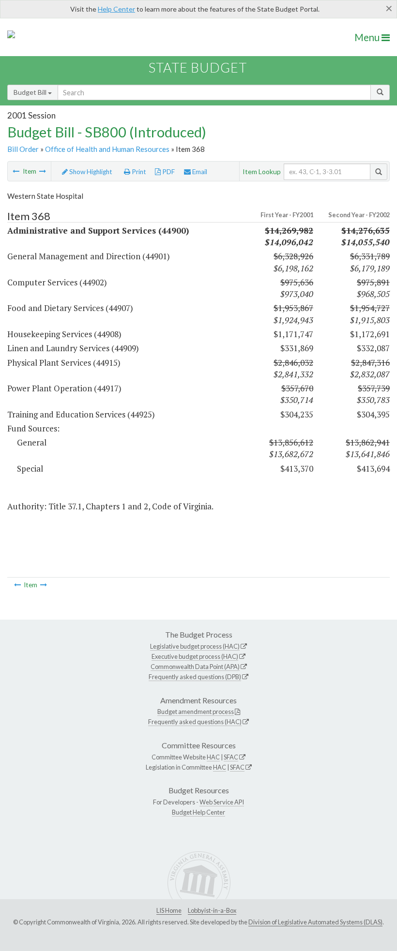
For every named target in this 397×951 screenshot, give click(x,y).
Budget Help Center (198, 812)
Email (199, 172)
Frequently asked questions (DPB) (195, 677)
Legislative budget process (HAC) (195, 646)
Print (138, 172)
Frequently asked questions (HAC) (195, 722)
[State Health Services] (16, 171)
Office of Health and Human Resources (107, 149)
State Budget (198, 67)
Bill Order (23, 149)
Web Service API (221, 802)
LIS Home (169, 910)
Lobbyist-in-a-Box (212, 910)
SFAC (231, 757)
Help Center (116, 9)
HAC (213, 757)
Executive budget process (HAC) (195, 656)
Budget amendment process (195, 711)
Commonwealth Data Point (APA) (195, 666)
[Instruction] (42, 171)
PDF (168, 172)
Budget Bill (31, 92)
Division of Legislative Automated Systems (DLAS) (315, 922)
